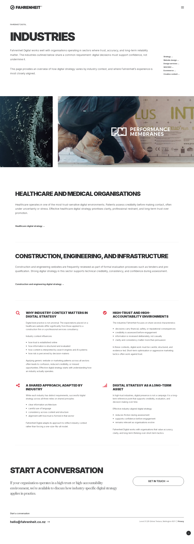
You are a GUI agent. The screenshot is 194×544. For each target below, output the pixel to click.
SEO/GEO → (168, 67)
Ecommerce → (169, 70)
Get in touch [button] (156, 481)
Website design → (171, 60)
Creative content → (171, 74)
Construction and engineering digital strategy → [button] (39, 284)
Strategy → (168, 57)
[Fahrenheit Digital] (26, 7)
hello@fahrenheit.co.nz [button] (28, 522)
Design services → (171, 63)
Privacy (181, 521)
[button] (182, 7)
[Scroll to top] (188, 533)
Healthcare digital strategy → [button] (30, 226)
